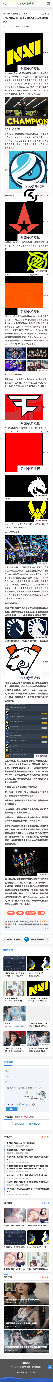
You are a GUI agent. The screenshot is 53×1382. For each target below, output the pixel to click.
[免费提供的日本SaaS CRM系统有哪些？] (26, 1294)
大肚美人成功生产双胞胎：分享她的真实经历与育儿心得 (28, 1182)
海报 (42, 913)
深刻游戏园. (36, 1367)
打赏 (21, 913)
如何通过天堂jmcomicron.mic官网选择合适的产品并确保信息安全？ (14, 939)
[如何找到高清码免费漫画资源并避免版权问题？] (26, 1341)
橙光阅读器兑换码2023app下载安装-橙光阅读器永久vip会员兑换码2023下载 (40, 939)
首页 (8, 14)
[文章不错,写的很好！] (17, 1104)
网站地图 (26, 1363)
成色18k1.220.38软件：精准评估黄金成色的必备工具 (27, 1175)
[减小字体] (43, 14)
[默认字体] (46, 14)
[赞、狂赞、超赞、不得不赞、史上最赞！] (23, 1104)
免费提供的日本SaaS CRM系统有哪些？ (21, 1143)
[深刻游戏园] (26, 3)
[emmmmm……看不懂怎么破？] (20, 1104)
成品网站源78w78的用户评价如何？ (20, 1150)
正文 (25, 14)
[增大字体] (48, 14)
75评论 (26, 27)
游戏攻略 (16, 14)
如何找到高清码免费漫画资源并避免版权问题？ (26, 1347)
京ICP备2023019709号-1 (26, 1372)
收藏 (11, 913)
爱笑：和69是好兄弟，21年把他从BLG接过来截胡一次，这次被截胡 (14, 1050)
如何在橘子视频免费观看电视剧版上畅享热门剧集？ (38, 1050)
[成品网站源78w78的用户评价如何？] (26, 1317)
